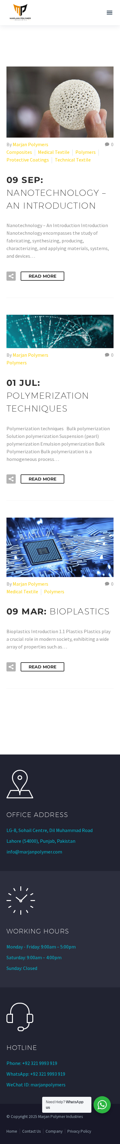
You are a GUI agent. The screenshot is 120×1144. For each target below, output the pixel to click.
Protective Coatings (27, 160)
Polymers (85, 152)
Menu (109, 12)
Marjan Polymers (30, 144)
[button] (11, 276)
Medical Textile (54, 152)
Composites (19, 152)
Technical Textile (73, 160)
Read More (42, 276)
